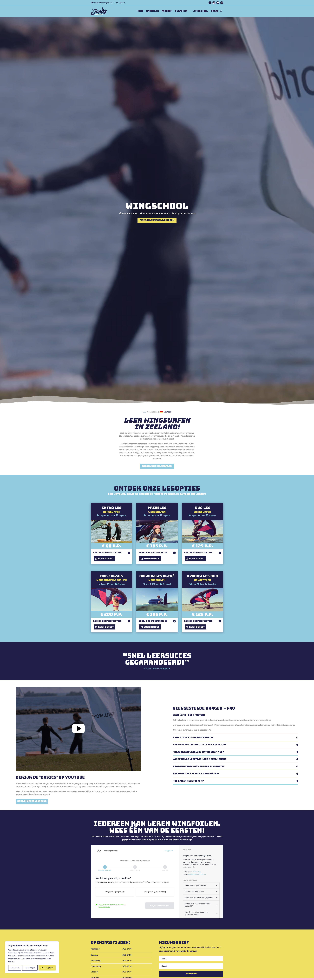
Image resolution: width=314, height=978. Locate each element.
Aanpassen (14, 968)
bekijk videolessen (30, 801)
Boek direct (106, 558)
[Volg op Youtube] (217, 2)
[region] (32, 957)
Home (140, 11)
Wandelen (152, 11)
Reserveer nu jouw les (157, 466)
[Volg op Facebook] (210, 2)
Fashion (167, 11)
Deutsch (167, 411)
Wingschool (200, 11)
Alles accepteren (46, 968)
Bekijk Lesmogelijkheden (157, 220)
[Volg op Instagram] (213, 2)
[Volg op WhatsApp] (221, 2)
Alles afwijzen (29, 968)
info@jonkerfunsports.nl (102, 3)
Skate (214, 11)
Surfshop (181, 11)
